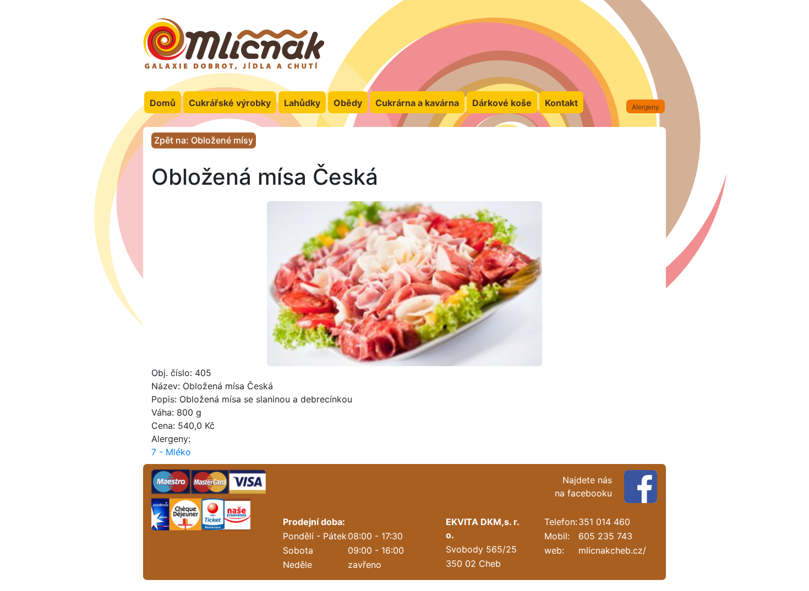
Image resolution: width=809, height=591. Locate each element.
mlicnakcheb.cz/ (612, 550)
